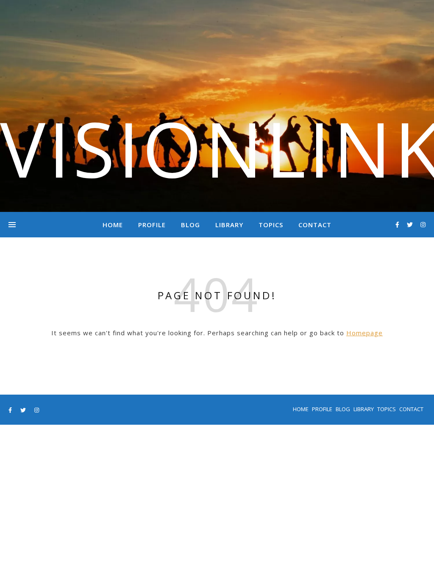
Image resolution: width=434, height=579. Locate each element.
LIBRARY (229, 224)
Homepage (364, 332)
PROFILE (152, 224)
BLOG (190, 224)
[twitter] (411, 224)
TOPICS (271, 224)
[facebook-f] (398, 224)
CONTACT (314, 224)
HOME (113, 224)
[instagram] (423, 224)
